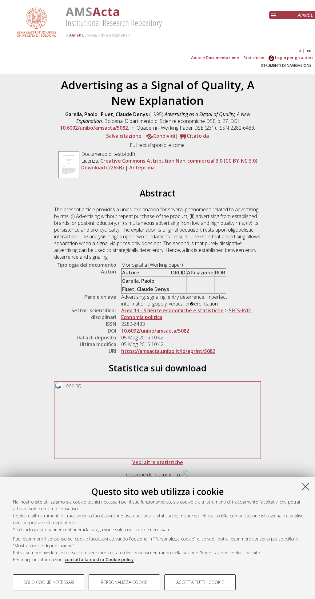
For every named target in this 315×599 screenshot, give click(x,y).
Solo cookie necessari (48, 582)
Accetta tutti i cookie (200, 582)
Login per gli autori (293, 57)
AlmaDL (305, 15)
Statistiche (253, 57)
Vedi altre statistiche (157, 462)
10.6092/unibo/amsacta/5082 (94, 127)
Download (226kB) (102, 167)
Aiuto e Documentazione (215, 57)
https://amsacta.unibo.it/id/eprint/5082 (168, 351)
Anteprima (142, 167)
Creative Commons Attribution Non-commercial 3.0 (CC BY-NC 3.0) (178, 160)
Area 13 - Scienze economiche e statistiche (172, 310)
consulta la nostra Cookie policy (99, 559)
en (309, 50)
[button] (185, 475)
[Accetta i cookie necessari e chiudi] (305, 487)
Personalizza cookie (124, 582)
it (300, 50)
